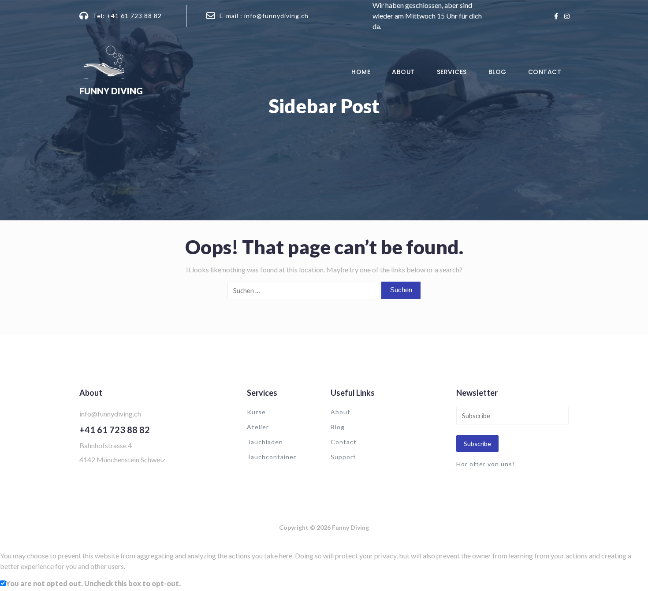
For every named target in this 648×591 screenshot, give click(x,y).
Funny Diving (111, 90)
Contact (545, 71)
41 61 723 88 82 (117, 429)
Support (343, 457)
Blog (497, 71)
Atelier (258, 427)
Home (360, 71)
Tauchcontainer (271, 457)
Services (452, 71)
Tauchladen (265, 442)
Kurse (256, 412)
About (403, 71)
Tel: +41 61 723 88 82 (127, 15)
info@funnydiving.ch (110, 413)
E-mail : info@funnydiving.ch (264, 15)
